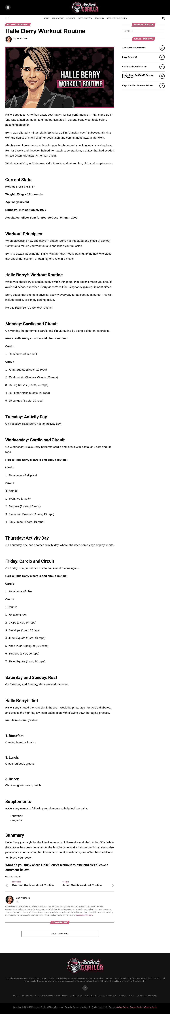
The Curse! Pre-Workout (133, 48)
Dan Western (21, 39)
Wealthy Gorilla (150, 1007)
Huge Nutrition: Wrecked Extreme (138, 86)
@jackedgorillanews (84, 915)
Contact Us (76, 996)
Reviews (70, 18)
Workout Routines (117, 18)
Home (46, 18)
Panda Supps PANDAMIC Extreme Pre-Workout (137, 76)
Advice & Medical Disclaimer (53, 996)
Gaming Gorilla (136, 1007)
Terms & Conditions (146, 996)
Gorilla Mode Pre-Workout (134, 67)
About (16, 996)
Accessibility (29, 996)
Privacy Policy (126, 996)
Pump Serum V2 (129, 57)
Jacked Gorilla (122, 1007)
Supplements (85, 18)
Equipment (57, 18)
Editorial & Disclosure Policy (100, 996)
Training (99, 18)
